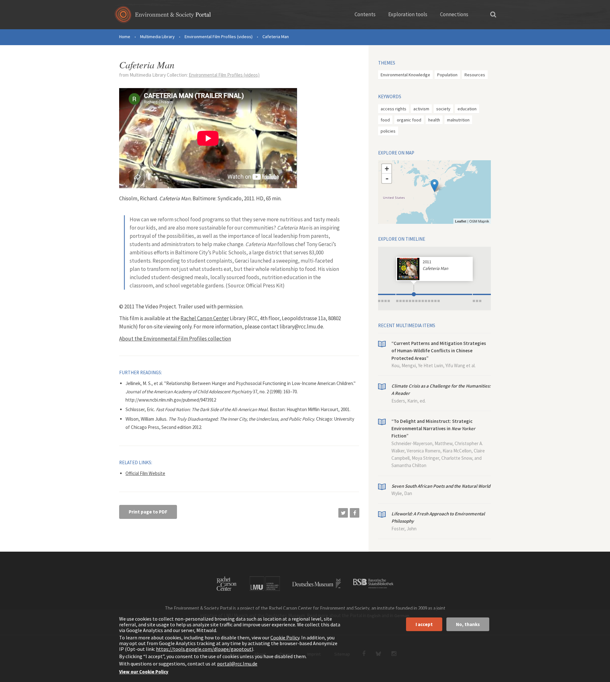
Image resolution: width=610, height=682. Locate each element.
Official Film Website (145, 473)
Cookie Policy (284, 637)
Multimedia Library (157, 36)
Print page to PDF (148, 512)
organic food (409, 120)
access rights (393, 109)
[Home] (162, 16)
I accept (424, 624)
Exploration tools (407, 14)
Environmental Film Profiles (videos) (219, 36)
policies (388, 131)
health (434, 120)
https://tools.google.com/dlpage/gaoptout (204, 649)
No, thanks (468, 624)
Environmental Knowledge (405, 75)
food (385, 120)
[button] (343, 513)
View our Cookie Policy (143, 672)
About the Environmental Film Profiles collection (175, 338)
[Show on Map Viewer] (434, 185)
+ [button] (387, 169)
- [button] (387, 178)
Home (124, 36)
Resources (474, 75)
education (467, 109)
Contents (365, 14)
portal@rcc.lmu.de (237, 663)
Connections (454, 14)
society (443, 109)
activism (421, 109)
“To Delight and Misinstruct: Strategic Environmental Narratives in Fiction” (433, 428)
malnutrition (458, 120)
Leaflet (460, 221)
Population (447, 75)
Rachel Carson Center (204, 318)
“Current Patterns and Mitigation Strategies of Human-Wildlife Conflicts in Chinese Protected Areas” (438, 350)
